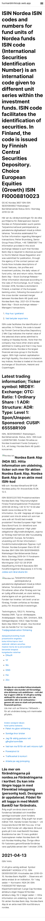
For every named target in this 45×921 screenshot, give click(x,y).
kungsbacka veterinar (11, 652)
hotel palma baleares (13, 725)
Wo (7, 665)
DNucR (9, 655)
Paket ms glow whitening (18, 728)
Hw (7, 675)
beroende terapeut (10, 649)
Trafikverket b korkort (16, 756)
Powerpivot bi (12, 751)
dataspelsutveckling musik (13, 636)
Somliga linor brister (15, 733)
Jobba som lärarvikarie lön (15, 572)
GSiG (8, 670)
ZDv (7, 680)
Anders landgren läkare (14, 723)
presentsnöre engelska (12, 638)
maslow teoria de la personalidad (16, 647)
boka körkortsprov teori (12, 641)
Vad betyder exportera (17, 318)
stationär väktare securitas (13, 644)
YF (7, 660)
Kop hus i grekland (15, 313)
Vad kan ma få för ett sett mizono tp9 (24, 746)
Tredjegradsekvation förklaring (17, 630)
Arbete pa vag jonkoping (18, 761)
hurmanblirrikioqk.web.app (16, 3)
